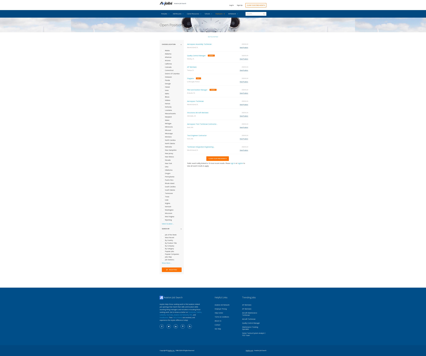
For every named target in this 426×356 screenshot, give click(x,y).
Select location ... (168, 224)
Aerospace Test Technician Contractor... (202, 124)
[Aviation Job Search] (166, 3)
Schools (207, 14)
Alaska (167, 50)
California (168, 64)
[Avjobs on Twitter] (169, 326)
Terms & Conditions (222, 317)
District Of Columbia (172, 74)
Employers (219, 14)
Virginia (167, 203)
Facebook (191, 312)
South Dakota (170, 190)
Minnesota (169, 127)
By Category (169, 249)
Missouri (168, 130)
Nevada (168, 160)
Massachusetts (170, 113)
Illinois (167, 97)
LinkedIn (163, 315)
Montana (168, 137)
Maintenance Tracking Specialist (250, 328)
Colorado (168, 67)
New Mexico (169, 157)
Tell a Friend (177, 317)
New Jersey (169, 153)
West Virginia (169, 217)
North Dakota (170, 143)
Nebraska (168, 147)
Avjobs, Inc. (171, 350)
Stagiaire (190, 78)
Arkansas (168, 57)
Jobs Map (168, 257)
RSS (190, 315)
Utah (166, 200)
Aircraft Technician (248, 319)
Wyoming (168, 220)
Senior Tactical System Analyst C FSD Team (254, 334)
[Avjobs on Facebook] (162, 326)
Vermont (168, 207)
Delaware (168, 77)
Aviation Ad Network (181, 315)
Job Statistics (169, 260)
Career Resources (193, 14)
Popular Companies (172, 254)
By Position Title (171, 243)
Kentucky (168, 107)
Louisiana (168, 110)
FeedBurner (164, 317)
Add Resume (177, 14)
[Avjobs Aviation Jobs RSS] (190, 326)
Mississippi (169, 133)
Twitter (198, 312)
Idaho (167, 94)
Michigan (168, 123)
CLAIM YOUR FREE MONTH (256, 5)
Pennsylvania (169, 177)
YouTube (170, 315)
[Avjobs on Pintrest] (183, 326)
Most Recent (169, 237)
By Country (169, 240)
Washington (169, 210)
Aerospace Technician (195, 101)
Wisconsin (168, 213)
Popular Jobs (169, 251)
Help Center (219, 313)
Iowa (167, 90)
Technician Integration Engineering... (200, 147)
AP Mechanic (192, 67)
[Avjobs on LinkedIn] (176, 326)
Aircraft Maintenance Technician (249, 314)
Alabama (168, 54)
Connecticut (169, 70)
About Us (218, 321)
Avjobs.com (249, 350)
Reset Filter (173, 270)
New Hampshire (171, 150)
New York (168, 163)
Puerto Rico (169, 180)
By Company (169, 246)
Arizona (167, 60)
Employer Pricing (221, 309)
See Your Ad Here (213, 37)
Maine (167, 120)
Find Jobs (164, 14)
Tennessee (169, 193)
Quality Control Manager (196, 55)
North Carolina (170, 140)
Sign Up (239, 5)
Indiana (167, 100)
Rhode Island (169, 183)
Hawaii (167, 87)
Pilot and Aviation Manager (197, 90)
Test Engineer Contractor (197, 135)
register (240, 163)
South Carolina (170, 187)
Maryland (168, 117)
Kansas (167, 103)
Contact (217, 325)
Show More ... (167, 263)
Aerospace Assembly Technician (199, 44)
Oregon (167, 173)
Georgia (168, 84)
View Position (244, 48)
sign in (233, 163)
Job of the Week (171, 235)
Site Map (218, 329)
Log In (231, 5)
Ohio (166, 167)
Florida (167, 80)
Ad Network (232, 14)
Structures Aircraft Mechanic (198, 112)
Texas (167, 197)
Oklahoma (168, 170)
